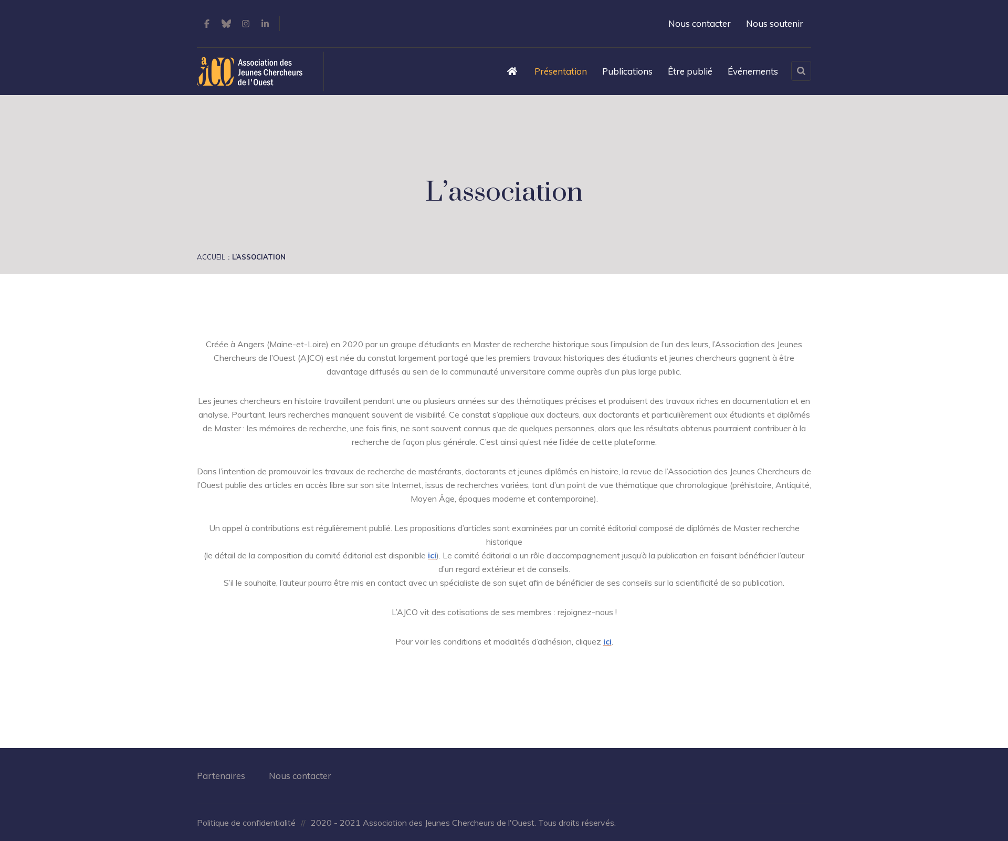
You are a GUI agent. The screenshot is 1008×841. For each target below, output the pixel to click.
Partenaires (221, 775)
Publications (627, 71)
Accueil (211, 257)
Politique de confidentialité (246, 822)
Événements (753, 71)
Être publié (690, 71)
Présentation (560, 71)
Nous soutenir (774, 23)
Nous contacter (699, 23)
